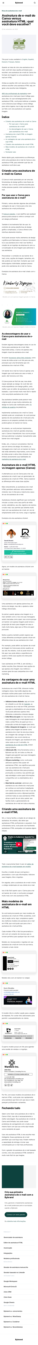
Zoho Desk (8, 1297)
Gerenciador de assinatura (13, 1237)
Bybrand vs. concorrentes (13, 1311)
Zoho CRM (7, 1292)
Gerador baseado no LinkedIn (14, 1272)
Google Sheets (9, 1302)
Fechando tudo (11, 152)
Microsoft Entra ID (10, 1286)
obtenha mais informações (16, 1221)
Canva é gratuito (9, 214)
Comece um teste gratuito (16, 1215)
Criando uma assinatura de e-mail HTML (20, 144)
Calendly (27, 704)
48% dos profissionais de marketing (14, 93)
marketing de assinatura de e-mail (14, 459)
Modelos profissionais (12, 1258)
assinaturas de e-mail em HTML (17, 745)
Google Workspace (10, 1281)
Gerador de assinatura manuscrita (16, 1267)
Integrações (8, 1253)
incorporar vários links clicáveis (20, 358)
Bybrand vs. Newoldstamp (13, 1327)
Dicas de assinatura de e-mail (12, 11)
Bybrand (19, 3)
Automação (8, 1248)
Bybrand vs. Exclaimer (12, 1322)
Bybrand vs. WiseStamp (12, 1316)
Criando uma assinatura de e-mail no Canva (21, 121)
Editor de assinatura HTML (13, 1243)
